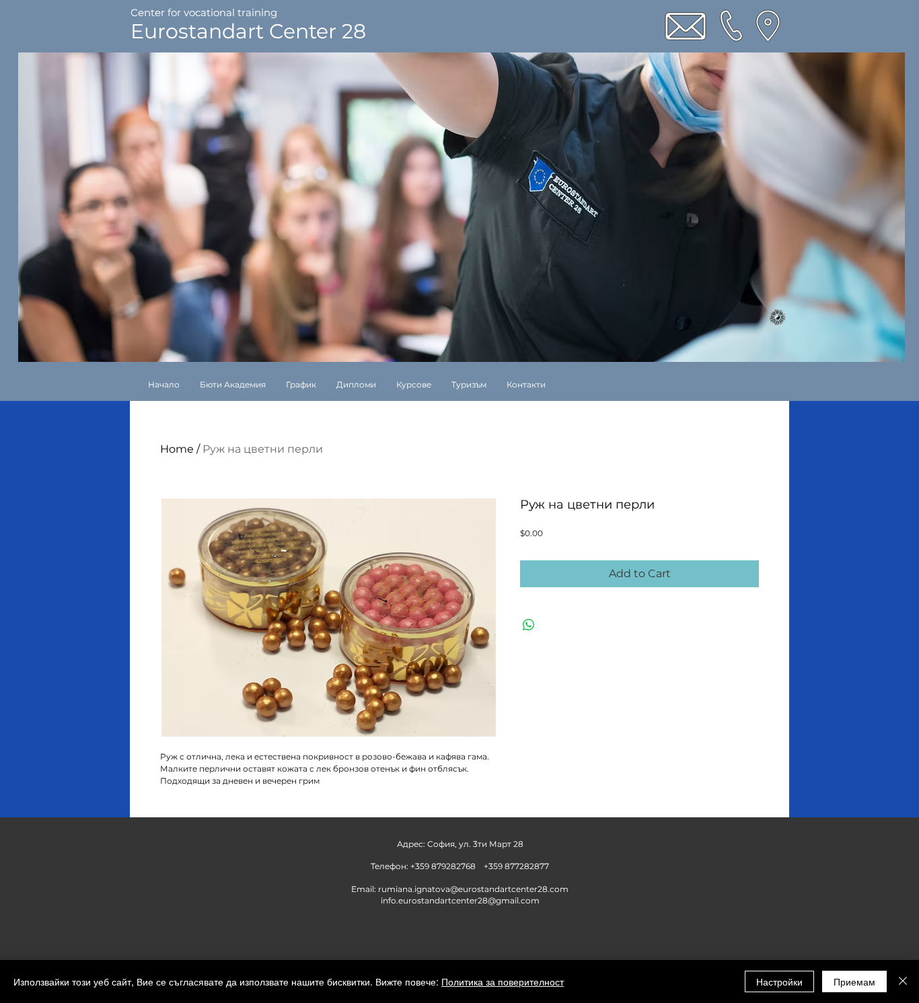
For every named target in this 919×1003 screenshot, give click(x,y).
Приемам (854, 981)
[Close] (903, 981)
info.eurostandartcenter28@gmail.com (460, 900)
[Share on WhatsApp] (529, 625)
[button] (413, 384)
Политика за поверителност (502, 981)
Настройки (779, 981)
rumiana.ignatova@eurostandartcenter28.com (473, 889)
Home (177, 449)
